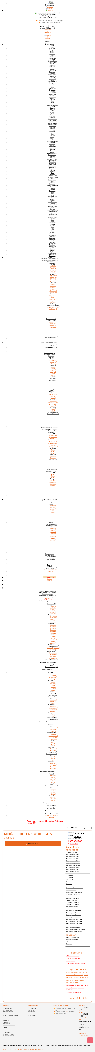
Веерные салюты (71, 890)
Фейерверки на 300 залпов (74, 923)
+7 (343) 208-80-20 (43, 17)
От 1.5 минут (69, 879)
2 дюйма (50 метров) (72, 906)
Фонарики (6, 1032)
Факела (6, 1030)
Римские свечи (8, 1010)
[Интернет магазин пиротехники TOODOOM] (47, 13)
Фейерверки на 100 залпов (74, 919)
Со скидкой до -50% (71, 852)
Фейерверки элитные (72, 871)
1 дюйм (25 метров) (71, 900)
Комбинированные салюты (74, 892)
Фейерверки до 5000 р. (73, 859)
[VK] (51, 2)
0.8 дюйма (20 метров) (72, 898)
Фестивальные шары (10, 1015)
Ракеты (47, 592)
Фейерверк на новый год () (74, 931)
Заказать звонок (52, 17)
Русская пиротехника (72, 937)
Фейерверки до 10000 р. (73, 863)
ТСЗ (67, 942)
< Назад (47, 41)
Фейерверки (47, 591)
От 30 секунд (69, 875)
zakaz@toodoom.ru (85, 1021)
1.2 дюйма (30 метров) (72, 902)
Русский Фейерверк (72, 939)
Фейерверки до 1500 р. (73, 854)
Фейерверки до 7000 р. (73, 861)
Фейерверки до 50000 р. (73, 869)
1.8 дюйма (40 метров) (72, 904)
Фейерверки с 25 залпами (73, 915)
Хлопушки (47, 595)
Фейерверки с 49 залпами (73, 917)
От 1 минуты (69, 877)
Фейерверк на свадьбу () (73, 927)
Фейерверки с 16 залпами (73, 910)
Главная (49, 257)
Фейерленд (69, 944)
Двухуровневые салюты (73, 894)
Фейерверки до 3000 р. (73, 856)
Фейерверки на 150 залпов (74, 921)
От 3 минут (69, 884)
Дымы (47, 596)
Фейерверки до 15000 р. (73, 865)
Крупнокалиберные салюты (74, 888)
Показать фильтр (34, 843)
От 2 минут (69, 882)
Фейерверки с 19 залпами (73, 913)
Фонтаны (47, 594)
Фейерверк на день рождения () (75, 929)
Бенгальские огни (9, 1025)
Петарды (6, 1020)
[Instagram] (51, 3)
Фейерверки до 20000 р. (73, 867)
